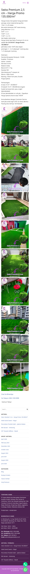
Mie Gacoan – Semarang (8, 427)
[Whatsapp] (25, 569)
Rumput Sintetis (5, 475)
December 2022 (5, 446)
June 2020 (4, 463)
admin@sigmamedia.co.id (12, 537)
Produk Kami (4, 510)
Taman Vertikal (5, 479)
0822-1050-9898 (14, 531)
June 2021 (4, 456)
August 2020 (4, 460)
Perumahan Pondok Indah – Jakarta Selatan (13, 424)
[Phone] (25, 564)
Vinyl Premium (5, 482)
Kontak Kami (13, 510)
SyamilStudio (15, 570)
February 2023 (5, 442)
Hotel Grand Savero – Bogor (9, 420)
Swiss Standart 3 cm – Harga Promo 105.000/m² (14, 417)
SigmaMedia (15, 569)
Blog (2, 472)
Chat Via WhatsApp (7, 394)
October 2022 (5, 449)
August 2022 (4, 453)
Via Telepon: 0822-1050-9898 (10, 398)
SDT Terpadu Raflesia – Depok (9, 431)
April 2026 (4, 439)
